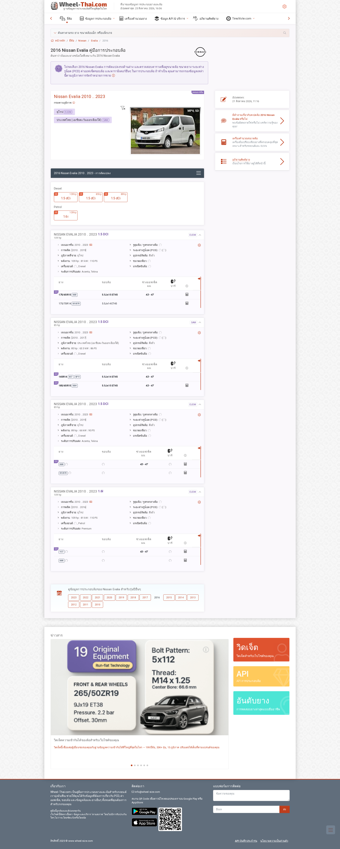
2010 (97, 604)
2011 (85, 604)
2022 (85, 597)
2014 (181, 597)
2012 (74, 604)
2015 (169, 597)
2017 (145, 597)
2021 (97, 597)
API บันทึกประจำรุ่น (246, 840)
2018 (133, 597)
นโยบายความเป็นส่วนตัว (274, 840)
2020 (109, 597)
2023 (74, 597)
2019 (121, 597)
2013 (193, 597)
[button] (170, 33)
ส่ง (284, 809)
